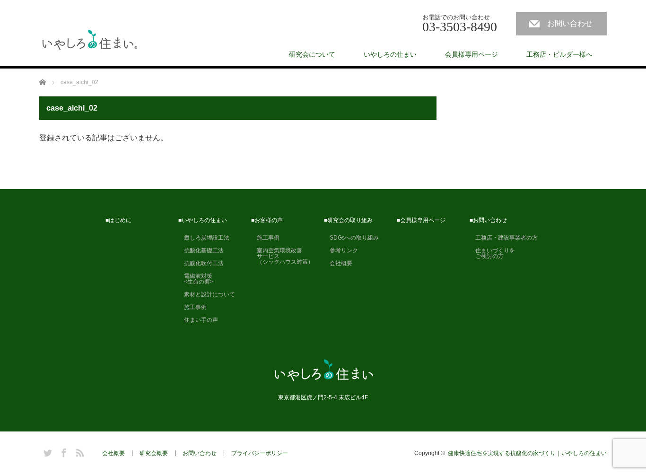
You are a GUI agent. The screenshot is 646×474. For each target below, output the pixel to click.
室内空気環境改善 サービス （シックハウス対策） (282, 256)
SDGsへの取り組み (351, 238)
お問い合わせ (570, 23)
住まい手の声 (198, 320)
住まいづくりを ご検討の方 (492, 253)
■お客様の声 (267, 220)
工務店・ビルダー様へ (559, 54)
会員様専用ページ (471, 54)
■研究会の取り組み (348, 220)
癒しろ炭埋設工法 (203, 238)
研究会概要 (154, 453)
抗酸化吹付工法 (201, 263)
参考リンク (341, 250)
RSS (78, 451)
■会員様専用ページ (421, 220)
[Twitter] (46, 451)
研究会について (312, 54)
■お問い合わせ (488, 220)
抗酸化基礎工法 (201, 250)
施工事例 (192, 307)
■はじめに (118, 220)
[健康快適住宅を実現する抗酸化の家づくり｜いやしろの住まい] (90, 41)
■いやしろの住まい (202, 220)
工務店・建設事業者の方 (504, 238)
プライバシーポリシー (259, 453)
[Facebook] (62, 451)
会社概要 (338, 263)
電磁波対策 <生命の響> (195, 278)
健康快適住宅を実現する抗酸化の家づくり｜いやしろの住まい (527, 453)
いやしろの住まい (390, 54)
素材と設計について (206, 294)
